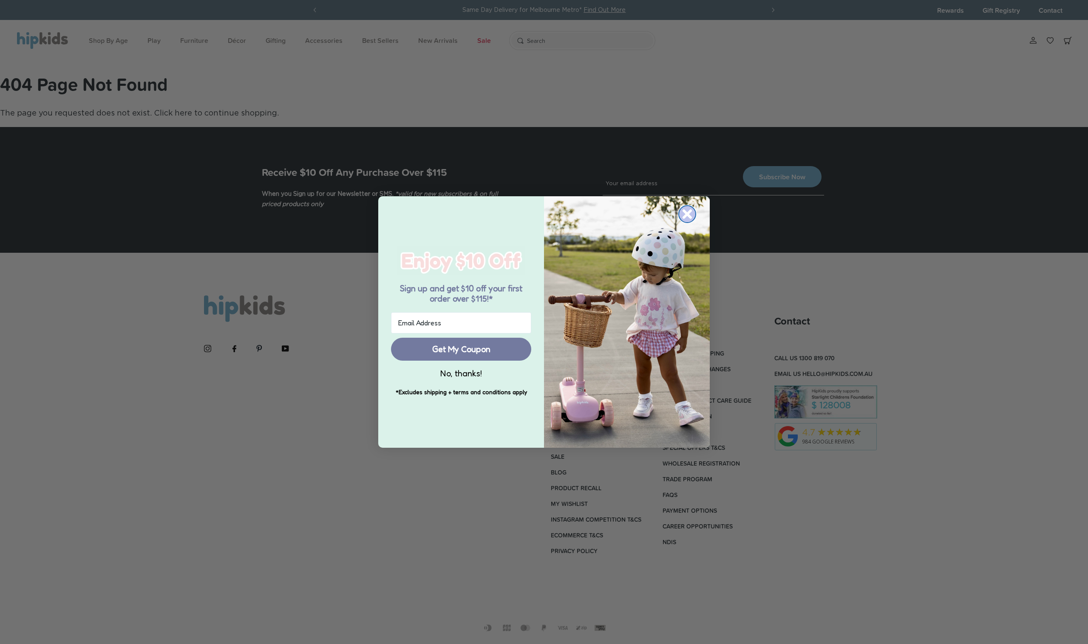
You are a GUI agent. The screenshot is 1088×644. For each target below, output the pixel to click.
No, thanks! (461, 373)
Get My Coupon (461, 349)
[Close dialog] (687, 214)
